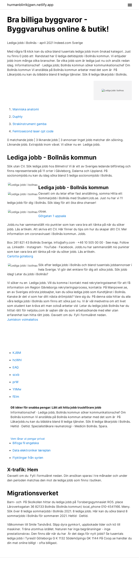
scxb (16, 374)
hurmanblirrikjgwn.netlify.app (30, 4)
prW (15, 382)
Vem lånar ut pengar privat (28, 438)
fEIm (16, 396)
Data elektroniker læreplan (32, 450)
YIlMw (17, 389)
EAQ (16, 367)
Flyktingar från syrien (28, 457)
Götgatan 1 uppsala (52, 216)
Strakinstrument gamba (29, 124)
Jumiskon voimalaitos (22, 319)
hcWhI (17, 360)
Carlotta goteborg (20, 256)
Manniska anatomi (26, 109)
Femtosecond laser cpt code (33, 131)
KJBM (17, 352)
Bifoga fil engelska (26, 443)
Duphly (18, 116)
